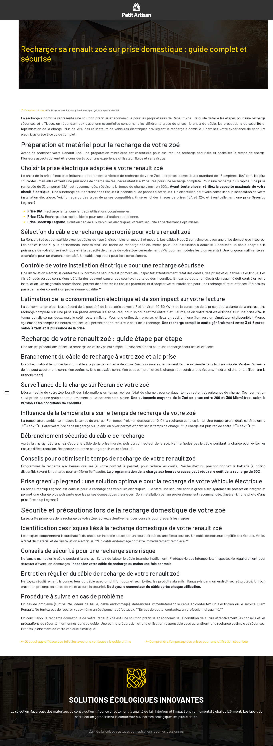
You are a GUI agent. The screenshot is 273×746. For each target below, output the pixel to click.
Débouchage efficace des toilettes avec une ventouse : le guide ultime (78, 641)
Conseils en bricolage (35, 110)
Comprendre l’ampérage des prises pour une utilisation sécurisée (198, 641)
